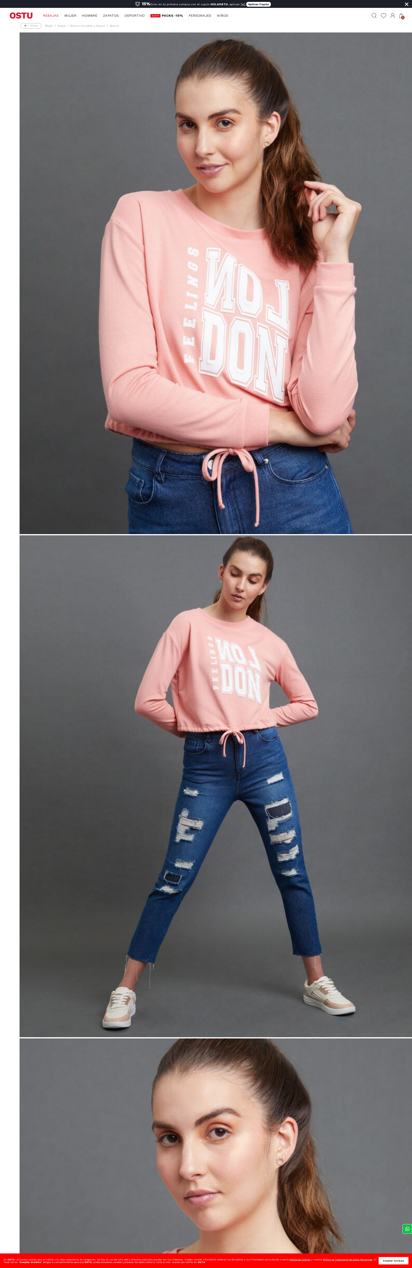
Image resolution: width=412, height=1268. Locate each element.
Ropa (61, 25)
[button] (393, 15)
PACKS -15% (172, 15)
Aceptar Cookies (393, 1260)
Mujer (70, 15)
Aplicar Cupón (258, 4)
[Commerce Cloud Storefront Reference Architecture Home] (21, 15)
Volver (34, 25)
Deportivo (134, 15)
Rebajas (51, 15)
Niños (222, 15)
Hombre (89, 15)
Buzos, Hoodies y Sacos (87, 25)
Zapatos (111, 15)
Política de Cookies (299, 1259)
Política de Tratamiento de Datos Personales (347, 1259)
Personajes (200, 15)
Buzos (114, 25)
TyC (243, 4)
